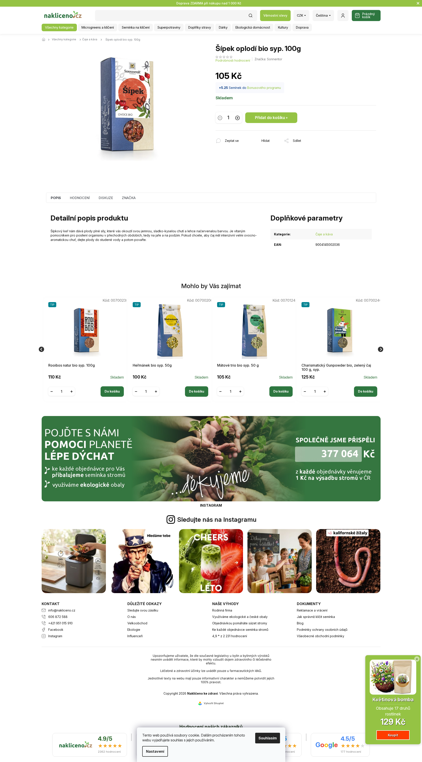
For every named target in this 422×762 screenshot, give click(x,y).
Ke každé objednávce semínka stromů (240, 629)
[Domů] (45, 39)
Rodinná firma (222, 610)
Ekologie (133, 629)
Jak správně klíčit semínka (316, 617)
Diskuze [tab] (106, 198)
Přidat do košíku (270, 117)
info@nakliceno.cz (61, 610)
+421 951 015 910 (60, 623)
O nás (131, 617)
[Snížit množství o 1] (220, 117)
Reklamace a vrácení (312, 610)
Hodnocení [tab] (80, 198)
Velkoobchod (137, 623)
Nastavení (155, 751)
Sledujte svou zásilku (142, 610)
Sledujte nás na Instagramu (217, 519)
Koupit (393, 735)
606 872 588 (58, 617)
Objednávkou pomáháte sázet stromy (239, 623)
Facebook (55, 629)
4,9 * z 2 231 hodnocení (229, 636)
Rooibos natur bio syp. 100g (71, 365)
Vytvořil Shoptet (214, 703)
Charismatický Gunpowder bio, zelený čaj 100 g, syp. (336, 367)
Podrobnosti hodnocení (233, 60)
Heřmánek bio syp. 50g (152, 365)
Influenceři (135, 636)
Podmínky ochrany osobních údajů (322, 629)
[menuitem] (59, 27)
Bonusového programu (264, 88)
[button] (86, 388)
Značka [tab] (129, 198)
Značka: (268, 59)
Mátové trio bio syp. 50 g (238, 365)
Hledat (252, 17)
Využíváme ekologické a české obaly (240, 617)
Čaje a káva (324, 234)
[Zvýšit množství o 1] (237, 117)
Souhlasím (268, 738)
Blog (300, 623)
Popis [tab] (56, 198)
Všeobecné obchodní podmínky (320, 636)
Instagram (55, 636)
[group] (84, 349)
